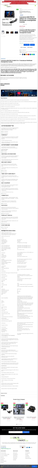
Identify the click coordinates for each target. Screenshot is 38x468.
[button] (2, 19)
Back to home (35, 10)
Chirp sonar (35, 51)
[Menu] (1, 6)
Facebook (23, 54)
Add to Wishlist (29, 47)
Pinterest (28, 54)
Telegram (34, 54)
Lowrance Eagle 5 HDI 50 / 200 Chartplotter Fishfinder (6, 418)
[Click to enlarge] (2, 28)
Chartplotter (30, 51)
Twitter (24, 54)
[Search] (33, 6)
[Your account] (36, 6)
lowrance (26, 51)
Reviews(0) (3, 395)
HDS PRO (25, 52)
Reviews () (25, 24)
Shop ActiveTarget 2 (4, 149)
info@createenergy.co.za (6, 448)
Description (3, 58)
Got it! (34, 466)
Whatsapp (32, 54)
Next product (36, 10)
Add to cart (27, 44)
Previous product (34, 10)
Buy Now (32, 44)
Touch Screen (22, 52)
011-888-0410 (3, 447)
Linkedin (30, 54)
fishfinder (23, 51)
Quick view (10, 407)
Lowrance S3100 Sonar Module (31, 417)
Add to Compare (23, 47)
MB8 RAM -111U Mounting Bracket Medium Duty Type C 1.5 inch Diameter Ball (19, 418)
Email (26, 54)
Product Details (4, 393)
